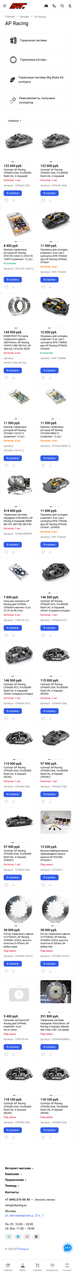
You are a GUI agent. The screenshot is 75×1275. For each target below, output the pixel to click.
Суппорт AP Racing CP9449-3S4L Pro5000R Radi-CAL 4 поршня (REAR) (17, 772)
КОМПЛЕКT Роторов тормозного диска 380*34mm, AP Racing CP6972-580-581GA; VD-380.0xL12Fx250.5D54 (17, 342)
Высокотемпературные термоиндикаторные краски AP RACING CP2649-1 (54, 855)
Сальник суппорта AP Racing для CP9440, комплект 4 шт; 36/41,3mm (16, 1025)
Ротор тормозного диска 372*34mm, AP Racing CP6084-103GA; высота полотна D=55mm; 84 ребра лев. (55, 940)
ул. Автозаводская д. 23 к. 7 (24, 1215)
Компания (12, 1174)
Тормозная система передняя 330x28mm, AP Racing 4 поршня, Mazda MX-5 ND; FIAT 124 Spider (55, 1025)
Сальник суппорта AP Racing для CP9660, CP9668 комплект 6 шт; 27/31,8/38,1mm (17, 606)
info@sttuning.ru (16, 1205)
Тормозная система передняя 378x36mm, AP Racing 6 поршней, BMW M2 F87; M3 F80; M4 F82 (18, 519)
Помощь (11, 1185)
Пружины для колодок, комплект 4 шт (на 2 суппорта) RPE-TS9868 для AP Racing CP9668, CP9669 (54, 342)
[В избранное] (6, 200)
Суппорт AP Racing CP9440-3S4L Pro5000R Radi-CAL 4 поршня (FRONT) (17, 855)
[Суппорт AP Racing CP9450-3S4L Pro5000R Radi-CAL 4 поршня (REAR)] (55, 1078)
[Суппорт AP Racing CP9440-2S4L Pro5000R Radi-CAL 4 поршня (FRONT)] (55, 743)
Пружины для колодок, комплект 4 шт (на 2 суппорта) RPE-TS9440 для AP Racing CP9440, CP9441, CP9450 (54, 521)
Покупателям (14, 1180)
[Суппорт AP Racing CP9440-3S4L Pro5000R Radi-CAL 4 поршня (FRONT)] (19, 826)
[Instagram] (27, 1237)
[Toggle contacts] (54, 6)
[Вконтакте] (36, 1237)
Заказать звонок (45, 1199)
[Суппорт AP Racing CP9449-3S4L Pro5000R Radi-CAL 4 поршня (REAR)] (19, 743)
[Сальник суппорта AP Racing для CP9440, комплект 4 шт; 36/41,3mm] (19, 995)
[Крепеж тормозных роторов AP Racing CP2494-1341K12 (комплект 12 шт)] (19, 402)
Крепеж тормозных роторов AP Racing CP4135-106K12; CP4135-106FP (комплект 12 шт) (18, 254)
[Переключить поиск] (62, 6)
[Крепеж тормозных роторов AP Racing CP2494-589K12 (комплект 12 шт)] (55, 402)
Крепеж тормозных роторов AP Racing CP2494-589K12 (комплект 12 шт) (52, 431)
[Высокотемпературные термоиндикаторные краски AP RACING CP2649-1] (55, 826)
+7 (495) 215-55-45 (17, 1199)
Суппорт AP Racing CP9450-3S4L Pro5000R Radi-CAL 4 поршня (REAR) (54, 1108)
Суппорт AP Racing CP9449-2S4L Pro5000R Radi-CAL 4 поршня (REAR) (54, 689)
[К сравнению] (13, 200)
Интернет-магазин (18, 1168)
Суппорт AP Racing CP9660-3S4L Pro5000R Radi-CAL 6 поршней (54, 172)
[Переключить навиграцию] (4, 6)
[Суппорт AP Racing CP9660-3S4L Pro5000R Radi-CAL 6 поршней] (55, 145)
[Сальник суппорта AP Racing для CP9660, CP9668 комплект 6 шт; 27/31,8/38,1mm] (19, 576)
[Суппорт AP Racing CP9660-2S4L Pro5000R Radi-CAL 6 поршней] (19, 145)
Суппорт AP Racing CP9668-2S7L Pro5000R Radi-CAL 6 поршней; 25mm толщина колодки (55, 606)
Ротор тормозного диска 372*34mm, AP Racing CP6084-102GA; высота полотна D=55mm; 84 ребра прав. (18, 940)
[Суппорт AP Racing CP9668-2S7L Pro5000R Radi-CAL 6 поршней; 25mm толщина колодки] (55, 576)
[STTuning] (18, 5)
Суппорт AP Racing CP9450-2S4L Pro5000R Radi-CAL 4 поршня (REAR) (17, 1108)
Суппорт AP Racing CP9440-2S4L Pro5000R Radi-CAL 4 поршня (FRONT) (54, 772)
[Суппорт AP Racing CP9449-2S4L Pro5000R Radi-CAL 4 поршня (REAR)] (55, 659)
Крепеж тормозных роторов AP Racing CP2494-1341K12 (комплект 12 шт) (15, 431)
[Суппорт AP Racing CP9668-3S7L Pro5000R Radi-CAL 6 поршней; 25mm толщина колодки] (19, 659)
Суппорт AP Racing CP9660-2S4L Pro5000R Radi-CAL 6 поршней (17, 172)
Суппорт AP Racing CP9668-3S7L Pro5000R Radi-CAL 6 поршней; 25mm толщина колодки (18, 689)
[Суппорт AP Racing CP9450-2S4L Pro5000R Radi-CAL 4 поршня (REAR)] (19, 1078)
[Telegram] (18, 1237)
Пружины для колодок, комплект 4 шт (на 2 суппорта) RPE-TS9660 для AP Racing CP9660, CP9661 (54, 256)
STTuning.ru (22, 1249)
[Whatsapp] (9, 1237)
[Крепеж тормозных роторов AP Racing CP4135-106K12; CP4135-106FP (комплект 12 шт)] (19, 225)
